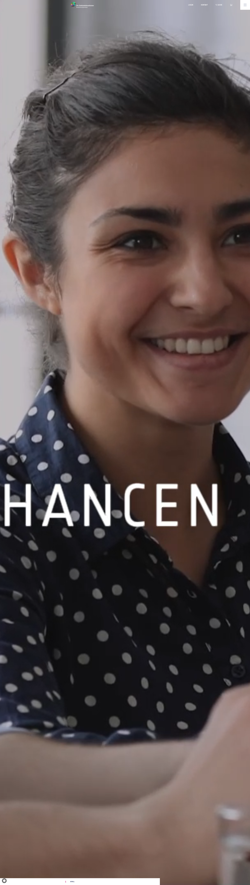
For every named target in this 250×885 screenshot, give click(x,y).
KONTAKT (204, 5)
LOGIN (190, 5)
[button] (4, 880)
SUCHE (219, 5)
